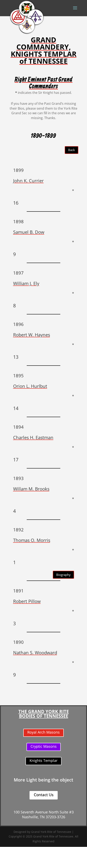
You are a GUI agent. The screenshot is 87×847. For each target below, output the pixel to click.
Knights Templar (43, 760)
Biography (63, 575)
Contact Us (43, 794)
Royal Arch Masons (43, 732)
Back (71, 150)
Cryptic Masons (44, 746)
